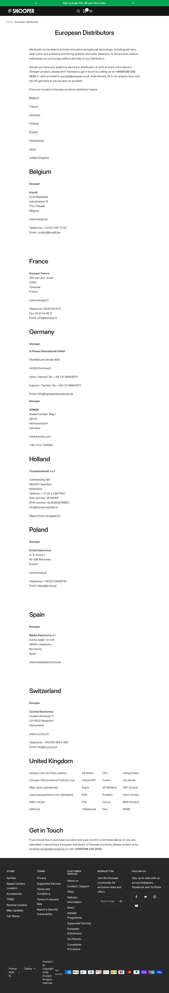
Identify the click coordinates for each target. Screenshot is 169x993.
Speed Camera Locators (16, 886)
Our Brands (74, 939)
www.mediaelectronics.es (45, 662)
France (33, 106)
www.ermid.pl (37, 572)
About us (72, 880)
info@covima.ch (47, 747)
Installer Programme (74, 915)
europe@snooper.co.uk (75, 76)
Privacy (41, 878)
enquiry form (126, 76)
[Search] (78, 11)
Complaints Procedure (74, 947)
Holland (34, 123)
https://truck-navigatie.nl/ (44, 515)
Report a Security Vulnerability (47, 912)
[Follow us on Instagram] (154, 896)
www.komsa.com (40, 436)
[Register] (120, 901)
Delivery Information (74, 900)
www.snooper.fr (39, 300)
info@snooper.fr (47, 317)
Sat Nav (11, 878)
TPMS (10, 899)
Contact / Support (78, 886)
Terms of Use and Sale (48, 902)
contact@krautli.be (48, 232)
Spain (32, 149)
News (70, 907)
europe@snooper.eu (52, 849)
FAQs (70, 891)
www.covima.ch (39, 734)
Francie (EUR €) (13, 972)
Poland (33, 132)
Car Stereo (13, 916)
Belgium (34, 97)
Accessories (14, 893)
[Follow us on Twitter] (145, 896)
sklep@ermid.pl (46, 585)
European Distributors (74, 931)
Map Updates (15, 910)
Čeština (28, 968)
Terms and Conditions (43, 891)
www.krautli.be (38, 219)
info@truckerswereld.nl (43, 507)
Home (10, 21)
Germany (34, 115)
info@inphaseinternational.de (55, 393)
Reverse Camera (17, 905)
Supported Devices (49, 883)
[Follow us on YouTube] (136, 905)
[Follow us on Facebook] (136, 896)
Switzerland (36, 140)
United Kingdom (39, 157)
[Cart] (84, 11)
